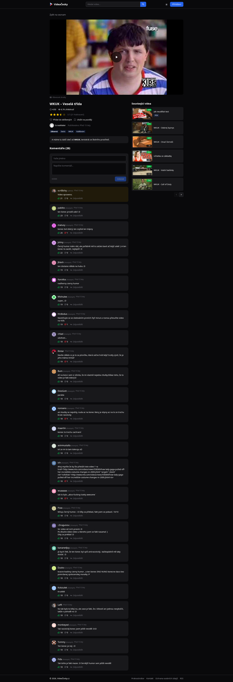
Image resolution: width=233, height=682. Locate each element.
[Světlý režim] (166, 4)
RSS (181, 678)
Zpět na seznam (58, 14)
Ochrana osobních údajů (166, 678)
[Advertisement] (34, 49)
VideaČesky (61, 4)
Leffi (60, 604)
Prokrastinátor (137, 678)
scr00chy (62, 190)
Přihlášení (176, 4)
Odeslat (120, 179)
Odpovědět (78, 198)
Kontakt (149, 678)
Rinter (61, 351)
